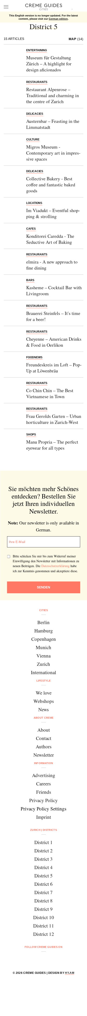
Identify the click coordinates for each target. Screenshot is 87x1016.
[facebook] (26, 959)
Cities (43, 610)
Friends (43, 792)
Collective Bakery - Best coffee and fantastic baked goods (50, 184)
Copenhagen (43, 639)
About (43, 730)
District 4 (43, 867)
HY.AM (69, 973)
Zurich (43, 664)
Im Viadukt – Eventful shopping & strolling (53, 213)
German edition (58, 18)
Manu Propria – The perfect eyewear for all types (52, 445)
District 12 (43, 934)
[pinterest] (49, 959)
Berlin (43, 622)
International (43, 672)
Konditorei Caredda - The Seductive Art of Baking (50, 239)
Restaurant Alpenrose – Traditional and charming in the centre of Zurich (52, 95)
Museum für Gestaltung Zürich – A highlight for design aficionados (48, 63)
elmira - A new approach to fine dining (51, 265)
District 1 (43, 842)
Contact (43, 738)
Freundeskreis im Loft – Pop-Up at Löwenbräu (54, 368)
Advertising (43, 775)
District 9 (43, 909)
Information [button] (43, 763)
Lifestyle (43, 680)
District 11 (43, 925)
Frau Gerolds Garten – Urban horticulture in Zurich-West (53, 419)
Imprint (43, 817)
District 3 (43, 859)
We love (44, 692)
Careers (43, 783)
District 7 (43, 892)
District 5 (43, 875)
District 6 (43, 884)
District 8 (43, 900)
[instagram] (37, 959)
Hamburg (43, 630)
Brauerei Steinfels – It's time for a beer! (53, 316)
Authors (44, 746)
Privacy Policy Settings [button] (43, 808)
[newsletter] (61, 959)
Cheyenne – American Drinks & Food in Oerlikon (53, 342)
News (43, 709)
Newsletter (43, 755)
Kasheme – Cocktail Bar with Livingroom (54, 290)
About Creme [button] (44, 717)
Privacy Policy (43, 800)
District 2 (43, 850)
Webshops (43, 701)
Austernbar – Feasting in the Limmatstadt (52, 124)
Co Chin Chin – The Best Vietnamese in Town (49, 393)
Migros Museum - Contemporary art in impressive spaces (53, 153)
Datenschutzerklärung (55, 566)
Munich (43, 647)
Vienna (43, 655)
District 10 (43, 917)
